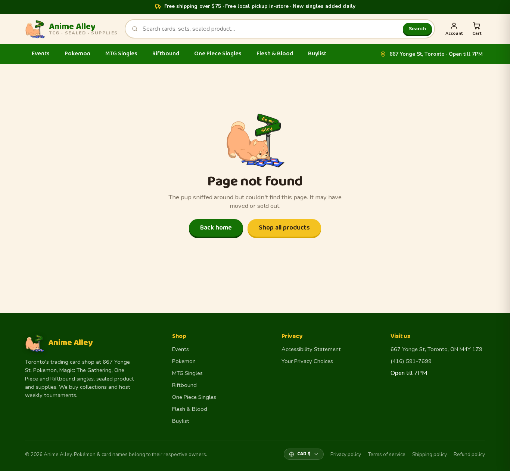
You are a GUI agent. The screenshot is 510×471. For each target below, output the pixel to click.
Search (417, 28)
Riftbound (165, 53)
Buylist (317, 53)
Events (41, 53)
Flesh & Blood (274, 53)
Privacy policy (345, 454)
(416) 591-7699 (411, 361)
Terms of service (386, 454)
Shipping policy (429, 454)
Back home (216, 227)
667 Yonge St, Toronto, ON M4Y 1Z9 (436, 349)
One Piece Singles (218, 53)
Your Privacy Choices (307, 361)
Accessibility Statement (311, 349)
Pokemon (77, 53)
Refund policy (469, 454)
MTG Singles (121, 53)
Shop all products (284, 227)
